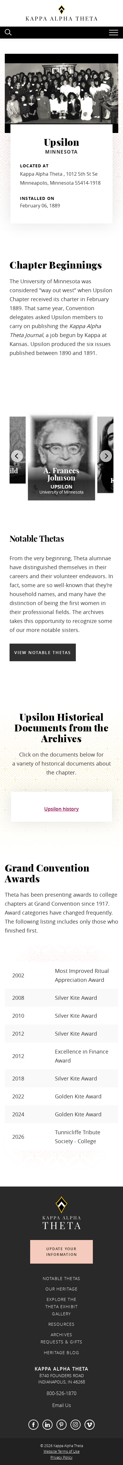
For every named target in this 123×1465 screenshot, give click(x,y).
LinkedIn (47, 1425)
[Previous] (17, 456)
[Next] (106, 456)
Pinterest (61, 1425)
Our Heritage (61, 1289)
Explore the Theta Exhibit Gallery (61, 1306)
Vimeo (89, 1425)
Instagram (75, 1425)
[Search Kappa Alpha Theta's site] (9, 31)
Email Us (61, 1405)
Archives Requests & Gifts (62, 1338)
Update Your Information (61, 1251)
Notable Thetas (61, 1278)
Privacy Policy (61, 1457)
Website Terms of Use (62, 1451)
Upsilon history (61, 809)
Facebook (33, 1425)
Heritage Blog (61, 1352)
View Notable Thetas (42, 652)
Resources (61, 1324)
